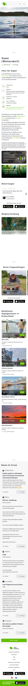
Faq (14, 670)
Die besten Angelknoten (14, 667)
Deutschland (5, 76)
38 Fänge (17, 118)
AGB (14, 657)
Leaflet (3, 231)
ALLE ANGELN (16, 138)
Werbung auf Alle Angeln (14, 662)
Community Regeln (14, 665)
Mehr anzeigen (14, 640)
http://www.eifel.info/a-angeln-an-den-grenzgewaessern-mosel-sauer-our (15, 108)
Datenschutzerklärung (14, 652)
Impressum (14, 654)
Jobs (14, 659)
